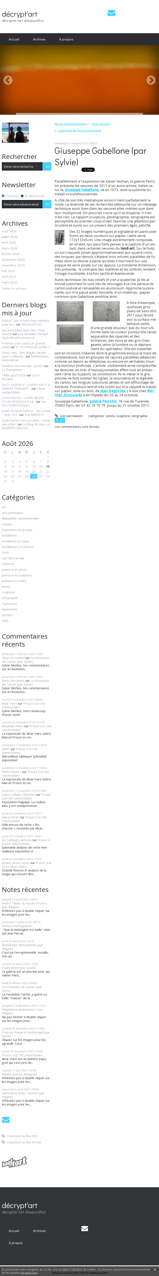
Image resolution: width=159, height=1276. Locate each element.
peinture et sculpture (17, 575)
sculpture (8, 592)
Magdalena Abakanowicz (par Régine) (22, 1011)
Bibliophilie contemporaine (20, 518)
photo (6, 586)
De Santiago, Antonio (16, 840)
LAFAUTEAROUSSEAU (24, 403)
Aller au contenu (13, 3)
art (4, 507)
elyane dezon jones (16, 863)
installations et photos (18, 547)
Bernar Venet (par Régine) (71, 124)
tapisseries (10, 609)
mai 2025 (8, 271)
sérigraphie (10, 598)
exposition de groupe (17, 530)
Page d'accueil (101, 124)
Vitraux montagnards (17, 926)
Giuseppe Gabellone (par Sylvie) (101, 156)
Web (5, 620)
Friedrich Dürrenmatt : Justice (22, 366)
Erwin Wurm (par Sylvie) (19, 968)
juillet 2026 (10, 237)
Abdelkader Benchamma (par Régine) (22, 947)
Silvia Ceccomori (13, 658)
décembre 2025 (13, 259)
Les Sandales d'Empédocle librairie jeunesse (25, 336)
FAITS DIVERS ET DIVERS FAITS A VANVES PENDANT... (26, 386)
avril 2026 (9, 242)
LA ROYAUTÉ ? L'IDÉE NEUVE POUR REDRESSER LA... (23, 400)
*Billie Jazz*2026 (14, 375)
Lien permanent (70, 416)
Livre (5, 552)
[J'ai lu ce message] (155, 1269)
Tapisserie (9, 603)
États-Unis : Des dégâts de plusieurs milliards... (24, 354)
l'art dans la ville (13, 558)
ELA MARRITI (34, 414)
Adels (6, 749)
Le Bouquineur (12, 369)
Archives (39, 39)
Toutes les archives (14, 288)
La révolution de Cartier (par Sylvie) (25, 660)
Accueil (14, 39)
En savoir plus (29, 1273)
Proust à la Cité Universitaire (23, 705)
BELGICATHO (31, 324)
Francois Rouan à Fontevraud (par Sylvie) (26, 1034)
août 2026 (9, 231)
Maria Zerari (10, 817)
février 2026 (11, 254)
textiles (7, 615)
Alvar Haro (9, 703)
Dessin (7, 524)
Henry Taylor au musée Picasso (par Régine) (24, 905)
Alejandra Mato (12, 726)
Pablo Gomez (11, 772)
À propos (66, 39)
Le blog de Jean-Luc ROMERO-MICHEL (26, 426)
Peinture (8, 564)
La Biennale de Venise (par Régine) (79, 130)
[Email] (111, 13)
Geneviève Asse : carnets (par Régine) (23, 1095)
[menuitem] (14, 39)
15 (47, 466)
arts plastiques (12, 513)
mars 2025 (9, 282)
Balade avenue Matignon (19, 1074)
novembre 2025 (13, 265)
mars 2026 (9, 248)
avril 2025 (9, 276)
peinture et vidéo (14, 581)
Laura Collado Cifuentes (18, 794)
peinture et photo (14, 569)
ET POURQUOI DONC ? (33, 347)
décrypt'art (19, 14)
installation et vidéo (16, 541)
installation (9, 535)
